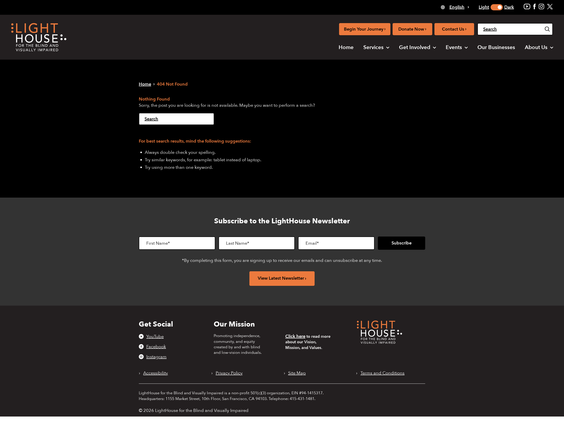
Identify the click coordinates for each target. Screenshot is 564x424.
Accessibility (155, 373)
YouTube (155, 336)
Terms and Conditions (382, 373)
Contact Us (454, 29)
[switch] (497, 7)
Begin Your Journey (365, 29)
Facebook (156, 346)
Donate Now (412, 29)
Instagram (156, 357)
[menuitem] (346, 47)
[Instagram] (541, 6)
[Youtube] (527, 6)
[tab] (455, 7)
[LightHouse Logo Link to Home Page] (38, 37)
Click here (295, 336)
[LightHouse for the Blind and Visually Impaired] (379, 342)
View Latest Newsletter (281, 278)
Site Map (297, 373)
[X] (550, 6)
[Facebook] (534, 6)
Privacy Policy (229, 373)
